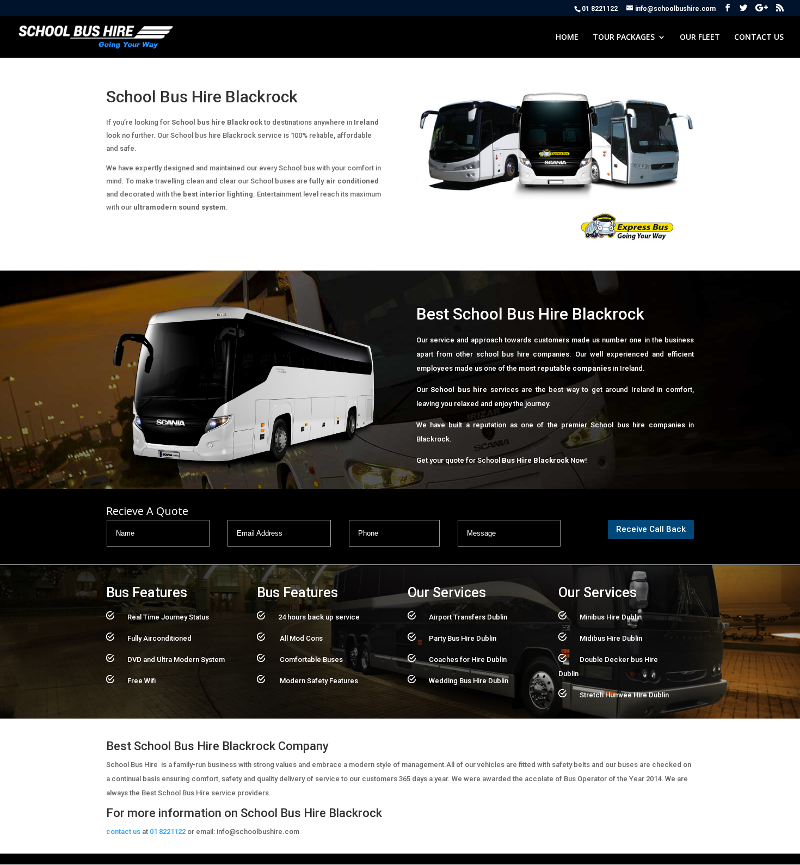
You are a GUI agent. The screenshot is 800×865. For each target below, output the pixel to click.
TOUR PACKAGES (624, 37)
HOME (567, 37)
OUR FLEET (700, 37)
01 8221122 (168, 831)
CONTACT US (759, 37)
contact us (123, 831)
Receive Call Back (651, 529)
